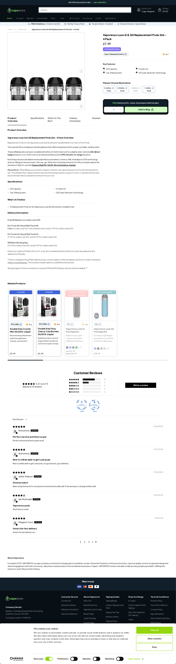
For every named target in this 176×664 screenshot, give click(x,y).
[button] (164, 54)
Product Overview (13, 119)
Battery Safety (112, 617)
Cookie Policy (157, 609)
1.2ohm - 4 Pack (149, 89)
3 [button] (88, 542)
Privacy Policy (156, 601)
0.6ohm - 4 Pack (109, 89)
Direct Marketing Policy (160, 618)
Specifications (37, 118)
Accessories (88, 18)
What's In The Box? (54, 119)
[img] (19, 426)
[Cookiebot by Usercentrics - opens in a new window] (16, 659)
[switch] (74, 659)
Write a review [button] (140, 385)
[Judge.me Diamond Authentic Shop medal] (82, 405)
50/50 (50, 165)
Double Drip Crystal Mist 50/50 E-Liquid (20, 292)
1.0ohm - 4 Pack (135, 89)
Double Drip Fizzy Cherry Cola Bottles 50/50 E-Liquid (48, 294)
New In (9, 18)
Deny (154, 647)
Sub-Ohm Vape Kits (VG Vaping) (136, 613)
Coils (62, 18)
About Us (87, 601)
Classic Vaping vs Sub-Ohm (115, 606)
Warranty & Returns (69, 614)
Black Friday (89, 614)
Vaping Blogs (111, 601)
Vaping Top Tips (112, 612)
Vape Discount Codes (93, 609)
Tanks (53, 18)
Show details (134, 659)
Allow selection (155, 639)
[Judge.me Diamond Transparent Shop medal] (94, 405)
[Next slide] (81, 71)
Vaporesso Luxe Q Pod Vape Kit (76, 292)
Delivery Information (69, 609)
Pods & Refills (42, 18)
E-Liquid (19, 18)
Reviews (96, 118)
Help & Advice (110, 18)
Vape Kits (30, 18)
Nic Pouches (74, 18)
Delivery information (75, 119)
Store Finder (89, 622)
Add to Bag (144, 109)
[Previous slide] (11, 71)
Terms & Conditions (159, 605)
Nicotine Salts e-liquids (65, 165)
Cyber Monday (90, 618)
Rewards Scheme (68, 605)
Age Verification (157, 614)
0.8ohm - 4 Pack (122, 89)
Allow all (154, 630)
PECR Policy (156, 622)
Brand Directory (90, 605)
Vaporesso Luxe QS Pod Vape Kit (104, 292)
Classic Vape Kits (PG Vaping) (137, 606)
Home (10, 29)
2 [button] (84, 542)
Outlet (98, 18)
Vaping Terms (111, 621)
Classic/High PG (39, 165)
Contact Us (66, 601)
